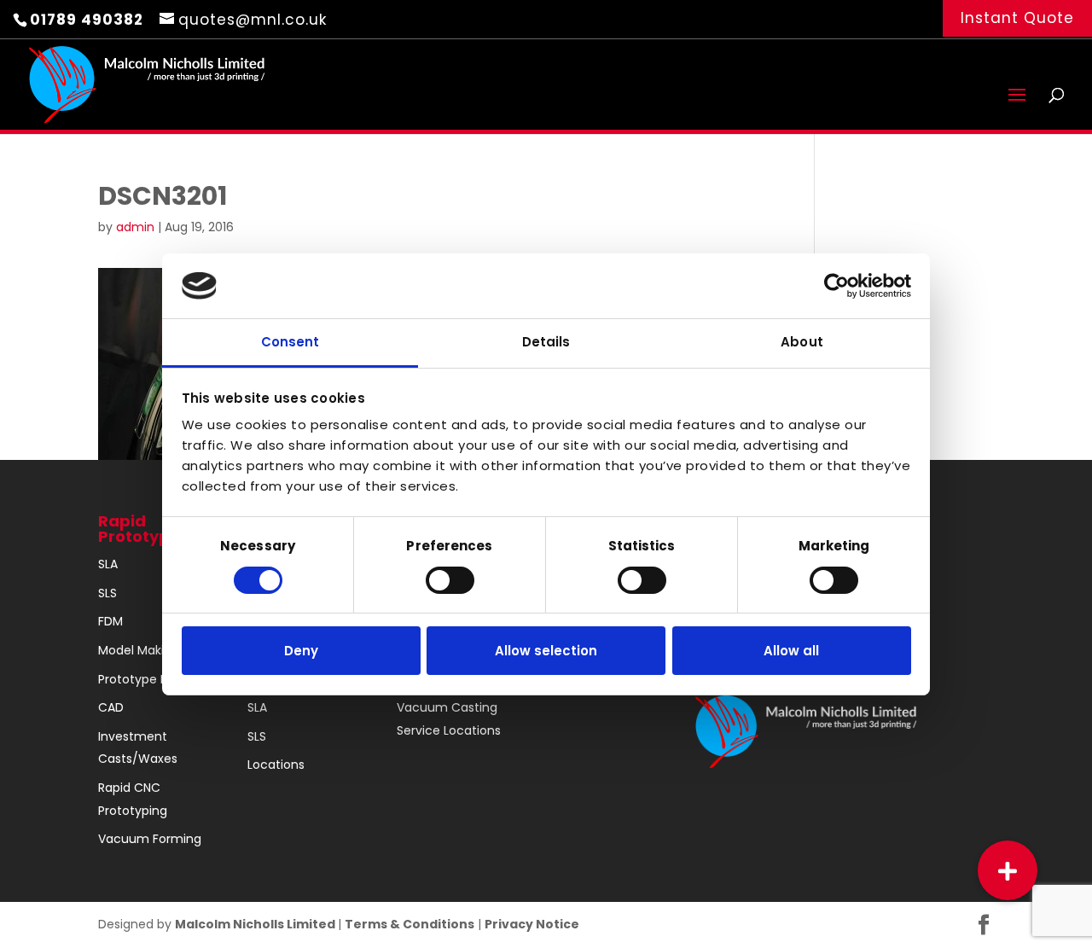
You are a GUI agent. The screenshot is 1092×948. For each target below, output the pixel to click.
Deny (301, 651)
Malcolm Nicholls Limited (256, 924)
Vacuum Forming (149, 838)
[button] (1007, 870)
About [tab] (802, 342)
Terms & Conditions (409, 924)
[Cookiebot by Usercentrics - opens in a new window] (836, 286)
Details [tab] (546, 342)
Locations (276, 764)
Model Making (138, 650)
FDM (110, 621)
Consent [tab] (290, 342)
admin (135, 227)
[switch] (450, 580)
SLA (108, 564)
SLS (107, 593)
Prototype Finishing (154, 679)
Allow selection (546, 651)
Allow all (791, 651)
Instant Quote (1017, 18)
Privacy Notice (532, 924)
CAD (111, 707)
